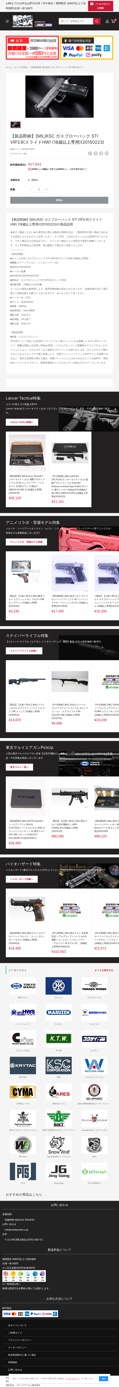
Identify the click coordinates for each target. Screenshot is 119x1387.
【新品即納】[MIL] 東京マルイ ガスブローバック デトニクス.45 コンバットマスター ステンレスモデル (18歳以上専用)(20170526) (70, 601)
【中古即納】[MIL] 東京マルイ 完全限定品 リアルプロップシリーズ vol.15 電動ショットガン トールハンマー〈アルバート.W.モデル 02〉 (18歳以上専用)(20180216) (70, 940)
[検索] (96, 21)
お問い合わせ (15, 1370)
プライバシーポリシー (19, 1340)
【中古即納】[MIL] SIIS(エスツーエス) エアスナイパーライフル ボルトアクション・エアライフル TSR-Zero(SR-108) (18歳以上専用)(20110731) (70, 711)
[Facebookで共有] (90, 153)
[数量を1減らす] (31, 189)
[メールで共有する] (107, 153)
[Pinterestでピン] (96, 153)
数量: (13, 189)
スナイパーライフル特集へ (24, 651)
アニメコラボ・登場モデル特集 (26, 542)
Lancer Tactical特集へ (22, 422)
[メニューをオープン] (7, 21)
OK (103, 1379)
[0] (113, 21)
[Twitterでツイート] (101, 153)
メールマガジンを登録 (102, 6)
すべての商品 (21, 67)
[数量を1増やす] (47, 189)
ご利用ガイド (15, 1332)
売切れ (59, 200)
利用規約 (12, 1362)
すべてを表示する (104, 970)
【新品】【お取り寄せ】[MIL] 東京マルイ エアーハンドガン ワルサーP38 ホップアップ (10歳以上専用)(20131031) (27, 601)
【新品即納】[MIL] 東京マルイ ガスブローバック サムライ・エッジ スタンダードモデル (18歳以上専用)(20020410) (27, 938)
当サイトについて (17, 1325)
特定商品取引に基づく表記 (22, 1355)
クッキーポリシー (17, 1347)
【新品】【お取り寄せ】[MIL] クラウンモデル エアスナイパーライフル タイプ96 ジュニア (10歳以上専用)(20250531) (27, 709)
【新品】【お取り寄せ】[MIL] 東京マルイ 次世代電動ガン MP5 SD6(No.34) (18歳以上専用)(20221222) (69, 826)
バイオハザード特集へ (21, 879)
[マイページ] (107, 21)
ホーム (9, 67)
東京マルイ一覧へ (19, 767)
